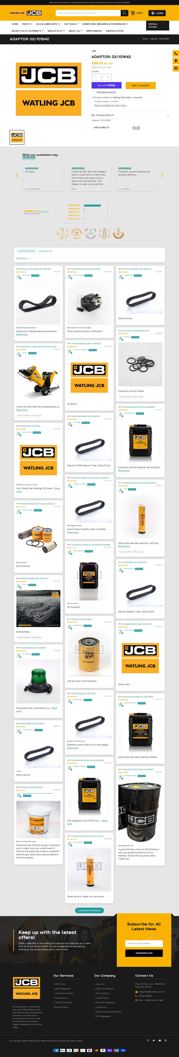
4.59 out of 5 (44, 212)
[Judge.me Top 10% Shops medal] (118, 233)
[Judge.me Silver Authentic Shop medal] (90, 233)
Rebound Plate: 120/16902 (30, 426)
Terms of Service (63, 1002)
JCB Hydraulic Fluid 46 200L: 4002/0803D (138, 769)
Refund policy (61, 1007)
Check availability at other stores (110, 105)
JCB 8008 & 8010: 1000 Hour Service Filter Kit (38, 504)
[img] (91, 157)
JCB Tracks (59, 984)
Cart (137, 12)
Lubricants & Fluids (63, 993)
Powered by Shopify (97, 1056)
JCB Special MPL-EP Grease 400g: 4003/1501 (139, 483)
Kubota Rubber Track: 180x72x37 (135, 562)
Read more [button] (22, 334)
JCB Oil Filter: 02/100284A (82, 619)
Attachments (60, 998)
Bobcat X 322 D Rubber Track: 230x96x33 (36, 269)
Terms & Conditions (105, 1002)
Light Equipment (62, 988)
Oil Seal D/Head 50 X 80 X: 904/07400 (137, 624)
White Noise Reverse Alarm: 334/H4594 (86, 343)
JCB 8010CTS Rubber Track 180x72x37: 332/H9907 (90, 478)
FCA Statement (102, 1016)
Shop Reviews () (45, 251)
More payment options (106, 92)
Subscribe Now (144, 953)
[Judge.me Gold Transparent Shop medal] (62, 233)
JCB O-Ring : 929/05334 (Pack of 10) (136, 331)
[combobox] (88, 13)
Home (145, 38)
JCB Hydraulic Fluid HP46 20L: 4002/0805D (139, 407)
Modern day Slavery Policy (108, 1011)
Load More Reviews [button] (89, 910)
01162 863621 (145, 996)
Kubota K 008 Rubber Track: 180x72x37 (137, 269)
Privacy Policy (102, 993)
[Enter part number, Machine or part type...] (124, 13)
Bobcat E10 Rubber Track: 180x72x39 (34, 578)
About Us (100, 984)
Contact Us (101, 1007)
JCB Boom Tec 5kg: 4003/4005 (32, 787)
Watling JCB (85, 1056)
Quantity (95, 71)
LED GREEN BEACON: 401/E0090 (33, 648)
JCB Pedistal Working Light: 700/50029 (86, 269)
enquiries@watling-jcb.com (152, 991)
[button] (130, 115)
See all (136, 128)
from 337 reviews (29, 160)
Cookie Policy (102, 998)
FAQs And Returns (104, 988)
